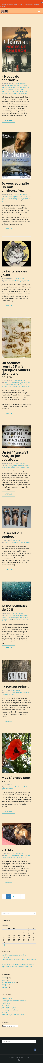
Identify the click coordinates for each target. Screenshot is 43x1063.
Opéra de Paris (21, 857)
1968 (27, 87)
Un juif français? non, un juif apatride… (15, 456)
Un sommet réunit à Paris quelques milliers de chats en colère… (16, 370)
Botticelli (5, 89)
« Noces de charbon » (10, 78)
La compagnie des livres (10, 1010)
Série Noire (20, 93)
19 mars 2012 (6, 540)
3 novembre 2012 (7, 463)
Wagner (23, 196)
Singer (27, 467)
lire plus (8, 120)
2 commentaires (20, 84)
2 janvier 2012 (6, 613)
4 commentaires (20, 381)
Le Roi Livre (5, 1012)
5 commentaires (17, 540)
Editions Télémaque (13, 87)
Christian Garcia (7, 998)
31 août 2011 (6, 690)
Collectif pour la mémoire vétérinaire (14, 1001)
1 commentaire (16, 690)
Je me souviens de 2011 (14, 608)
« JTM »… (9, 850)
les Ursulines (9, 789)
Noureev (18, 200)
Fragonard (11, 89)
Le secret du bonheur (12, 535)
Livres (4, 980)
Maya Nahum (6, 467)
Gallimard (23, 87)
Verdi (4, 202)
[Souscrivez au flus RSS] (19, 1060)
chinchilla (26, 281)
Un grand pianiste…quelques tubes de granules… (18, 964)
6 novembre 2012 (7, 381)
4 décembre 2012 (7, 278)
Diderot (4, 87)
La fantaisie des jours (14, 273)
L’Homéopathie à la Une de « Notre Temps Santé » (19, 960)
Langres (4, 198)
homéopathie (19, 856)
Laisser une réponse (21, 194)
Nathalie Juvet (19, 281)
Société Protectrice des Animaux (14, 385)
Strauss (27, 200)
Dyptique (9, 857)
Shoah (17, 787)
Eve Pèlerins (6, 1003)
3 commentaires (19, 278)
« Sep (3, 945)
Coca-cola (27, 856)
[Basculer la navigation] (39, 11)
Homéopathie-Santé (8, 982)
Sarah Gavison (19, 615)
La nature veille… (15, 687)
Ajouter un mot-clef (10, 86)
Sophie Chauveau (21, 86)
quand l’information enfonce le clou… (14, 955)
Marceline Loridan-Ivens (22, 465)
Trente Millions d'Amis (23, 386)
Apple (4, 857)
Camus (10, 198)
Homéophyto (6, 1005)
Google (28, 196)
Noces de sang (12, 93)
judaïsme (13, 467)
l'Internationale (6, 91)
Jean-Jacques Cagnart (9, 1008)
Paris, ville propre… (8, 962)
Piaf (23, 200)
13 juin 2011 (6, 785)
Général (4, 978)
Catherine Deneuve (18, 198)
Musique (4, 985)
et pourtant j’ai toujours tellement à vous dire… (17, 966)
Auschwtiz (12, 694)
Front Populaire (19, 89)
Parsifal (21, 617)
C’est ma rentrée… (8, 957)
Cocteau (26, 198)
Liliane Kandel (21, 467)
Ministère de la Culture (9, 200)
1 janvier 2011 (6, 854)
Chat (11, 385)
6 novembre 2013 (7, 194)
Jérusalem (27, 542)
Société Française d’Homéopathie (13, 1014)
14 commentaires (18, 854)
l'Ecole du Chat (18, 385)
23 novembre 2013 (8, 84)
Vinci (26, 93)
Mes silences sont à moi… (16, 779)
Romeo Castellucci (13, 617)
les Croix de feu (16, 91)
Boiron (22, 787)
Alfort (14, 857)
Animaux (4, 987)
